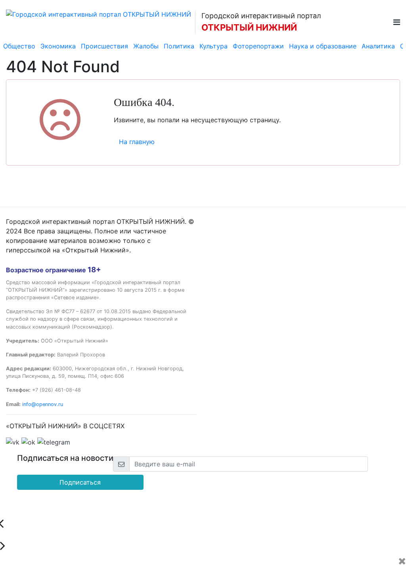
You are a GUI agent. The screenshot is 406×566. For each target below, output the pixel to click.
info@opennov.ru (42, 404)
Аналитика (378, 46)
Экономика (58, 46)
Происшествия (104, 46)
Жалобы (146, 46)
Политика (179, 46)
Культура (213, 46)
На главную (137, 142)
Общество (19, 46)
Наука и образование (322, 46)
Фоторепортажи (258, 46)
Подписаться (80, 482)
